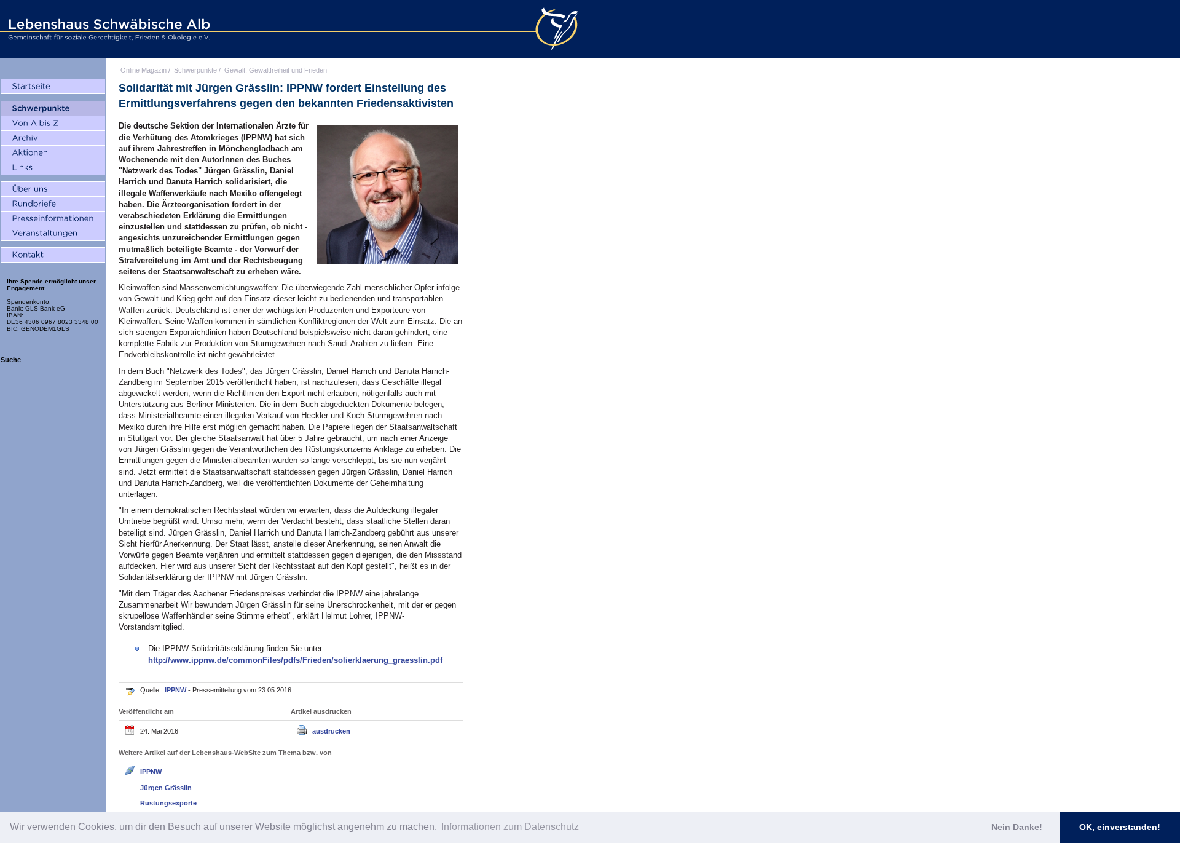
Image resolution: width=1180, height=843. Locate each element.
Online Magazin (143, 70)
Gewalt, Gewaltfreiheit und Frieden (275, 70)
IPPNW (176, 690)
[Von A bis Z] (53, 123)
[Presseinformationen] (53, 219)
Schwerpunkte (195, 70)
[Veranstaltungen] (53, 233)
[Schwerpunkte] (53, 108)
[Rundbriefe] (53, 204)
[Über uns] (53, 189)
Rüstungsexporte (168, 803)
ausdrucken (331, 731)
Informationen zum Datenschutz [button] (510, 826)
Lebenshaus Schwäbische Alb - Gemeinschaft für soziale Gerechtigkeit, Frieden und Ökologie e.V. (107, 29)
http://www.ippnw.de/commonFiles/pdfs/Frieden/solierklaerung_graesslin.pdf (295, 660)
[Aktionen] (53, 153)
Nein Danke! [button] (1016, 827)
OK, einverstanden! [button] (1119, 827)
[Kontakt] (53, 255)
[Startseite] (53, 86)
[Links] (53, 167)
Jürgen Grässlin (166, 787)
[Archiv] (53, 138)
